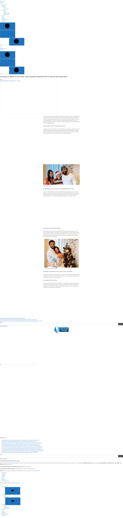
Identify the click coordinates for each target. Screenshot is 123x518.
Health (5, 11)
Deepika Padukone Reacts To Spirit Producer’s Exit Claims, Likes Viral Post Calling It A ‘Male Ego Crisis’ (21, 444)
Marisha (3, 80)
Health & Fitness (7, 12)
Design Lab (18, 482)
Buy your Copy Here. (4, 325)
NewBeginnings (16, 318)
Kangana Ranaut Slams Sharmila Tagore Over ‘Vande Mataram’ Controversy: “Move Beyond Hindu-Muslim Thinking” (23, 449)
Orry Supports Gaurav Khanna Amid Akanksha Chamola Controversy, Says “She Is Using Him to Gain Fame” (21, 448)
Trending (18, 80)
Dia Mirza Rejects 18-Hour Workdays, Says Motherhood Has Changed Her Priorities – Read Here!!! (20, 452)
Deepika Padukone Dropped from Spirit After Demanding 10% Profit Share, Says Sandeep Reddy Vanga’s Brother (22, 450)
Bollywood (15, 80)
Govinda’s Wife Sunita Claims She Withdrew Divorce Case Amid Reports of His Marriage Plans (19, 441)
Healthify (3, 10)
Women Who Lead (5, 19)
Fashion (3, 15)
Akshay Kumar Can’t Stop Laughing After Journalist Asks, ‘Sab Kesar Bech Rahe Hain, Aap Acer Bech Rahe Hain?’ (22, 446)
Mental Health (6, 14)
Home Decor (6, 8)
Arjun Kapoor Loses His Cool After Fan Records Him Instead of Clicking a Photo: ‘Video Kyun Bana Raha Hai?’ (22, 442)
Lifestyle (3, 6)
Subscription (4, 4)
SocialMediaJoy (22, 318)
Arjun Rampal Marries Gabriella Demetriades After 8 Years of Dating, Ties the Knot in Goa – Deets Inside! (21, 445)
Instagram (4, 18)
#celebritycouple (3, 318)
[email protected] (16, 460)
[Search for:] (4, 44)
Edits (3, 16)
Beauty (5, 7)
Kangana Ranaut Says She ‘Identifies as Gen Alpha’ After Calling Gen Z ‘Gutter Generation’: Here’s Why (20, 440)
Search (1, 322)
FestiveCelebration (9, 318)
